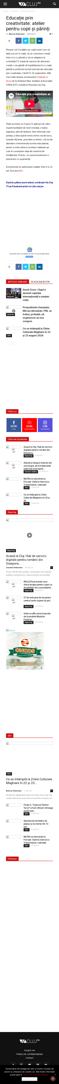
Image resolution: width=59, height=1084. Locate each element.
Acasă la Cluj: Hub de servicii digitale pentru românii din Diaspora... (38, 450)
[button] (55, 4)
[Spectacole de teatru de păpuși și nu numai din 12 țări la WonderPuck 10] (13, 824)
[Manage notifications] (52, 1078)
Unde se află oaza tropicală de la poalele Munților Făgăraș (37, 616)
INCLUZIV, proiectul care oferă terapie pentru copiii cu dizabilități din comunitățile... (38, 584)
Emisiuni (14, 11)
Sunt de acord (29, 1079)
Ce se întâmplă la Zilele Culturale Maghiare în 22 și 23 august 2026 (37, 332)
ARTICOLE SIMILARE (17, 282)
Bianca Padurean (17, 34)
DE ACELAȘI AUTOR (40, 282)
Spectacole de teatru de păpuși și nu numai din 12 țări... (36, 824)
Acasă (5, 11)
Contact (29, 1057)
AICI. (20, 170)
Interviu (10, 296)
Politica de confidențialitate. (36, 1074)
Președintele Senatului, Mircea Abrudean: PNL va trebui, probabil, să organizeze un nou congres (37, 314)
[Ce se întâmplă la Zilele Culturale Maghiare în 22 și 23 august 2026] (13, 332)
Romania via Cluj (28, 11)
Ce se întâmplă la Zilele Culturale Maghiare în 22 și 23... (37, 497)
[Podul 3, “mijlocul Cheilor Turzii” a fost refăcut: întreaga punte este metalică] (13, 808)
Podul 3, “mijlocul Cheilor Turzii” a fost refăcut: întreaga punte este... (38, 808)
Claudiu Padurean (14, 567)
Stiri (9, 335)
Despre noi (29, 1050)
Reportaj (28, 455)
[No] (55, 1074)
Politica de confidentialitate (29, 1054)
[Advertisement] (29, 222)
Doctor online (31, 471)
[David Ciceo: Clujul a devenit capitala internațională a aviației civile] (13, 293)
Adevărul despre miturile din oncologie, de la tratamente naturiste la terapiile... (38, 466)
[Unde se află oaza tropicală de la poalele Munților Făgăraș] (13, 617)
